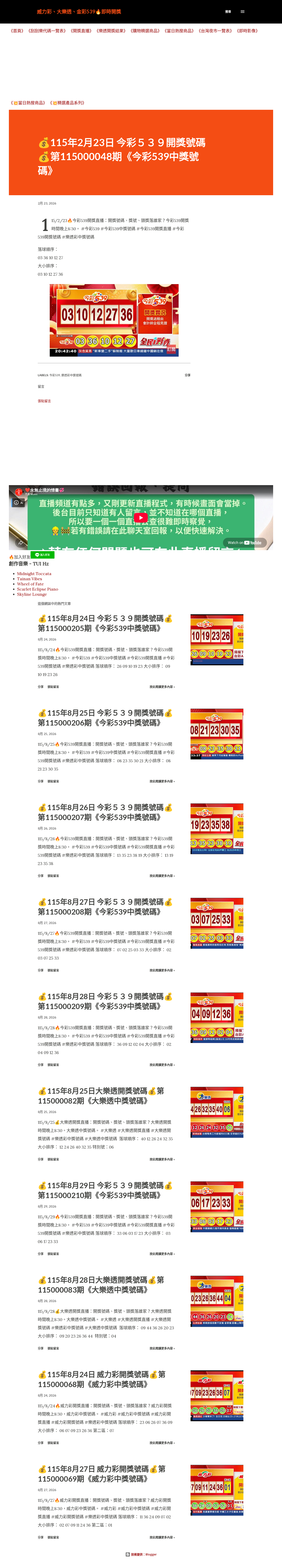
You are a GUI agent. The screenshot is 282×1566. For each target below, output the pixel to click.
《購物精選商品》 (145, 30)
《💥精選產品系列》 (67, 102)
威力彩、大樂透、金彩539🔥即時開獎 (79, 11)
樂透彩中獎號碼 (71, 375)
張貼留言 (44, 401)
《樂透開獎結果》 (111, 30)
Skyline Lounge (32, 594)
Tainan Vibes (29, 578)
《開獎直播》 (81, 30)
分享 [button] (188, 375)
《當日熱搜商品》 (179, 30)
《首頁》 (17, 30)
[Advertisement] (133, 67)
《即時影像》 (247, 30)
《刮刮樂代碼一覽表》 (47, 30)
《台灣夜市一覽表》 (215, 30)
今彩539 (54, 375)
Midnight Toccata (34, 573)
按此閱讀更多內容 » (162, 686)
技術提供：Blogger (143, 1554)
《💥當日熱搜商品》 (28, 102)
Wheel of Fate (30, 583)
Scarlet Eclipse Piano (37, 589)
